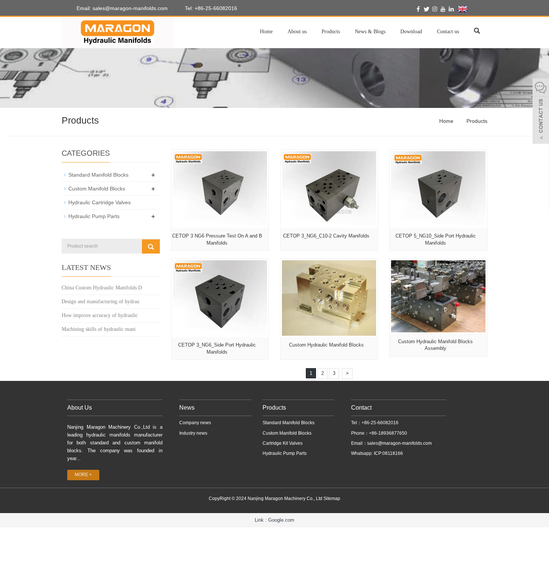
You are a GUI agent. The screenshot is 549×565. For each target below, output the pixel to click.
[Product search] (151, 246)
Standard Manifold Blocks (98, 175)
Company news (195, 422)
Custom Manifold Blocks (96, 189)
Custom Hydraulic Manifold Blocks (326, 345)
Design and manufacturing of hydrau (100, 301)
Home (266, 31)
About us (297, 31)
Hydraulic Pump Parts (94, 216)
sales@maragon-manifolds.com (399, 443)
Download (411, 31)
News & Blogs (370, 31)
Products (331, 31)
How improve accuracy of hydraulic (100, 315)
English (477, 9)
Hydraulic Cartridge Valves (99, 202)
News (187, 407)
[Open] (541, 112)
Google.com (281, 520)
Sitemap (331, 498)
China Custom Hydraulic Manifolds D (102, 288)
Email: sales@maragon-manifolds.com (121, 8)
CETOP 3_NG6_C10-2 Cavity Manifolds (326, 236)
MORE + (83, 474)
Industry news (193, 433)
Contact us (448, 31)
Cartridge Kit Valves (283, 443)
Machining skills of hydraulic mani (99, 329)
